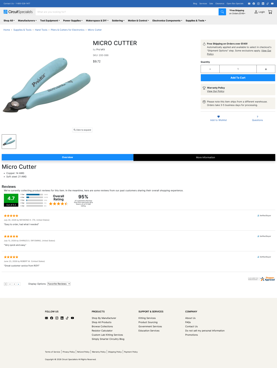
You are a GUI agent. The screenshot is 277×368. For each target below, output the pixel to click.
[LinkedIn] (263, 3)
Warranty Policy (99, 352)
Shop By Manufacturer (104, 318)
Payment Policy (131, 352)
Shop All (8, 20)
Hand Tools (41, 29)
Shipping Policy (115, 352)
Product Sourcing (148, 322)
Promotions (191, 334)
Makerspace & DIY (96, 20)
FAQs (188, 322)
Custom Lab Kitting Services (107, 334)
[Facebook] (254, 3)
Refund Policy (83, 352)
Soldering (117, 20)
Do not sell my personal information (204, 330)
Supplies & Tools (195, 20)
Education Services (148, 330)
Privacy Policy (69, 352)
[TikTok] (267, 3)
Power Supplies (72, 20)
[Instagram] (258, 3)
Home (6, 29)
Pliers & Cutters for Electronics (67, 29)
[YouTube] (272, 3)
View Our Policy (215, 91)
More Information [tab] (205, 157)
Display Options (37, 283)
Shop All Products (101, 322)
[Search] (222, 11)
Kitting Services (147, 318)
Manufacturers (26, 20)
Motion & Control (137, 20)
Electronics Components (166, 20)
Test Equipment (49, 20)
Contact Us (191, 326)
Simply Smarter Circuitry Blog (108, 339)
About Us (190, 318)
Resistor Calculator (102, 330)
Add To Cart (238, 77)
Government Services (150, 326)
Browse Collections (102, 326)
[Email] (249, 3)
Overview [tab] (67, 157)
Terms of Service (52, 352)
